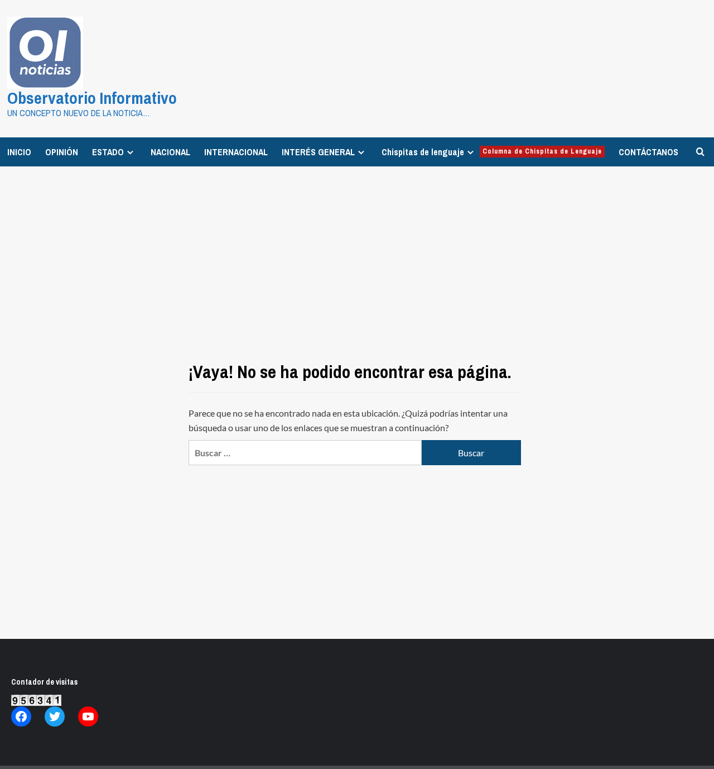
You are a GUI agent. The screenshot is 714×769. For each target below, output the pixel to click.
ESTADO (108, 152)
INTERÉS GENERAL (318, 152)
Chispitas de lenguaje (492, 152)
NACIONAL (170, 152)
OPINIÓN (61, 152)
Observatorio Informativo (92, 98)
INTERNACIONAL (236, 152)
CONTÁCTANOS (648, 152)
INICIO (19, 152)
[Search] (700, 151)
